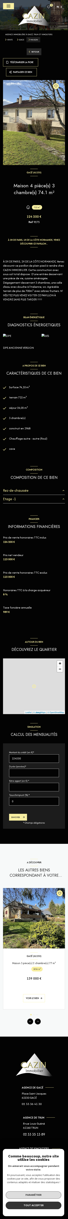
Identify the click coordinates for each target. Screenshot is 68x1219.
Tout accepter (34, 1205)
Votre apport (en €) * (19, 780)
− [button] (60, 669)
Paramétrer (34, 1195)
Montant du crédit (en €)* (21, 752)
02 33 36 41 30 (32, 1104)
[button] (38, 1021)
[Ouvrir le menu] (8, 6)
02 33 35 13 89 (34, 1134)
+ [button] (60, 663)
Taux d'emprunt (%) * (19, 795)
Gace (21, 40)
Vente (10, 40)
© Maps (39, 712)
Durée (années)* (17, 766)
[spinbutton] (34, 801)
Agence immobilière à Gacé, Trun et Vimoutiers (28, 34)
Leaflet (28, 712)
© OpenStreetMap (55, 712)
